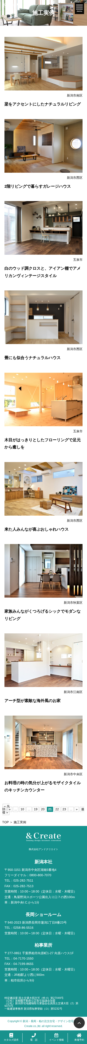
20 (43, 809)
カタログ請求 (11, 1039)
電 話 (33, 1039)
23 (64, 809)
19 (35, 809)
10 (22, 809)
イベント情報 (56, 1039)
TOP (5, 822)
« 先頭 (6, 808)
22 (57, 809)
